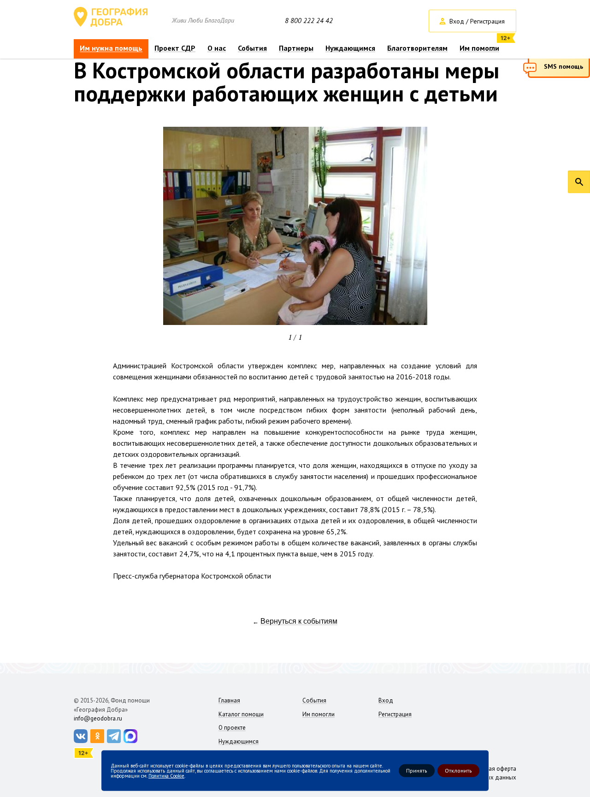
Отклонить (458, 770)
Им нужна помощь (111, 48)
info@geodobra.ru (98, 718)
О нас (216, 48)
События (252, 48)
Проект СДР (174, 48)
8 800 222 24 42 (309, 21)
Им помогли (479, 48)
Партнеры (296, 48)
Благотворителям (417, 48)
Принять (416, 770)
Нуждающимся (350, 48)
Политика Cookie (166, 775)
